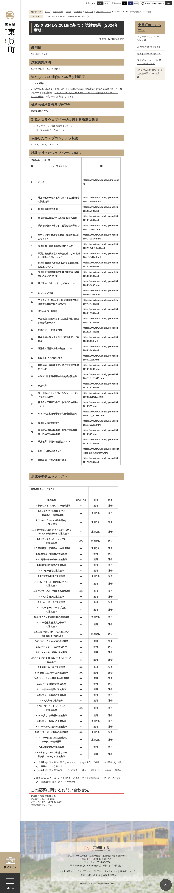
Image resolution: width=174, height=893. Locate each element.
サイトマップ (110, 871)
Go (168, 3)
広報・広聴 (89, 12)
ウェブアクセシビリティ (89, 871)
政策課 (68, 12)
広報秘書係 (78, 12)
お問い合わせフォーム (41, 805)
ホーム (47, 12)
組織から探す (58, 12)
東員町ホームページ (103, 12)
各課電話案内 (109, 875)
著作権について (127, 871)
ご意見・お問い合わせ (89, 875)
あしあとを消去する (88, 16)
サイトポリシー (66, 871)
